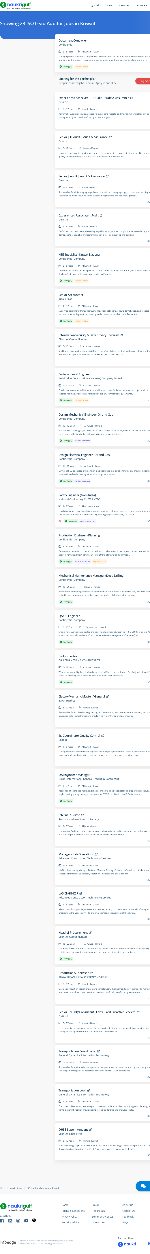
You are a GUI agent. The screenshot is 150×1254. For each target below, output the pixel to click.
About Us (127, 1205)
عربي (94, 5)
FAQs (125, 1222)
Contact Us (128, 1210)
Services (124, 5)
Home (3, 1188)
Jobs (109, 5)
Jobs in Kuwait (16, 1188)
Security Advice (70, 1222)
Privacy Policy (69, 1216)
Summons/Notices (102, 1216)
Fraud (95, 1205)
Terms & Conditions (73, 1210)
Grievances (98, 1222)
